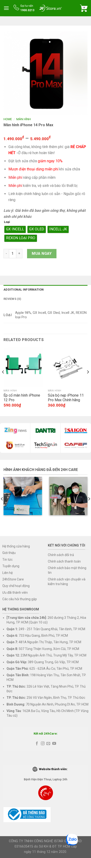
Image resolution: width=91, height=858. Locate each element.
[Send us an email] (48, 744)
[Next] (87, 381)
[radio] (15, 229)
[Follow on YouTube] (54, 744)
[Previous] (3, 381)
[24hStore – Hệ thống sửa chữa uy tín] (50, 8)
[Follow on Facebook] (37, 744)
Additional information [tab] (24, 289)
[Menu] (6, 8)
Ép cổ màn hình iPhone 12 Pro (22, 397)
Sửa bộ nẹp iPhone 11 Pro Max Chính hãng (66, 397)
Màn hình (23, 119)
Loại (7, 222)
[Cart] (84, 8)
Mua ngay (42, 253)
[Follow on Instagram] (43, 744)
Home (8, 119)
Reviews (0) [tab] (12, 299)
